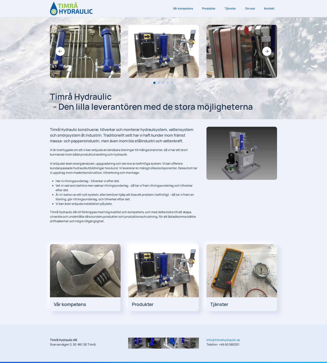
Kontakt (269, 8)
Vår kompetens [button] (183, 8)
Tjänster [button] (230, 8)
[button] (60, 51)
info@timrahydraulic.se (223, 340)
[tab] (154, 83)
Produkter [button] (209, 8)
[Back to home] (71, 8)
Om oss (250, 8)
